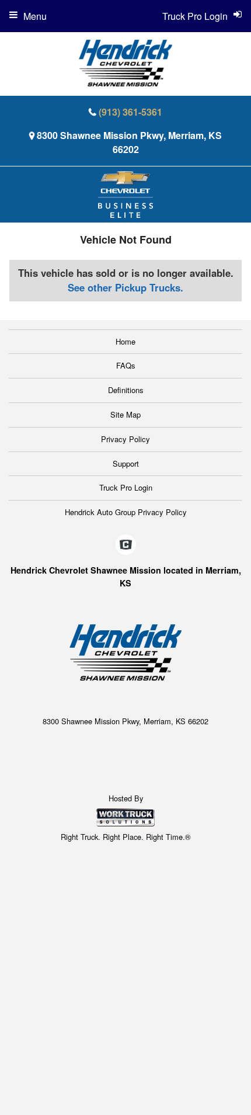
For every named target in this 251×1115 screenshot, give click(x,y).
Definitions (126, 389)
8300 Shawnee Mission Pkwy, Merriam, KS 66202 (129, 142)
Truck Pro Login (125, 487)
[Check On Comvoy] (126, 545)
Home (125, 341)
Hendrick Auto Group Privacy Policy (126, 511)
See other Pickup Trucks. (125, 287)
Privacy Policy (125, 438)
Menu (35, 16)
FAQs (125, 365)
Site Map (125, 414)
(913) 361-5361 (130, 112)
